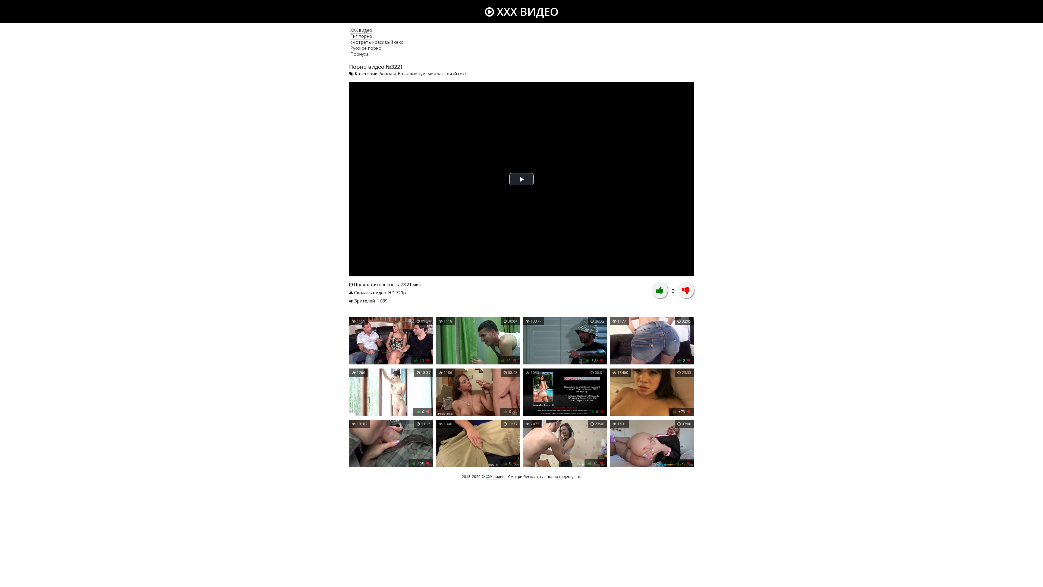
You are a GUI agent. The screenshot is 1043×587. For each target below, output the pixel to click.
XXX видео (526, 11)
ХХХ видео (361, 30)
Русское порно (365, 48)
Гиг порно (361, 36)
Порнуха (359, 54)
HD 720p (397, 293)
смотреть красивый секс (376, 42)
